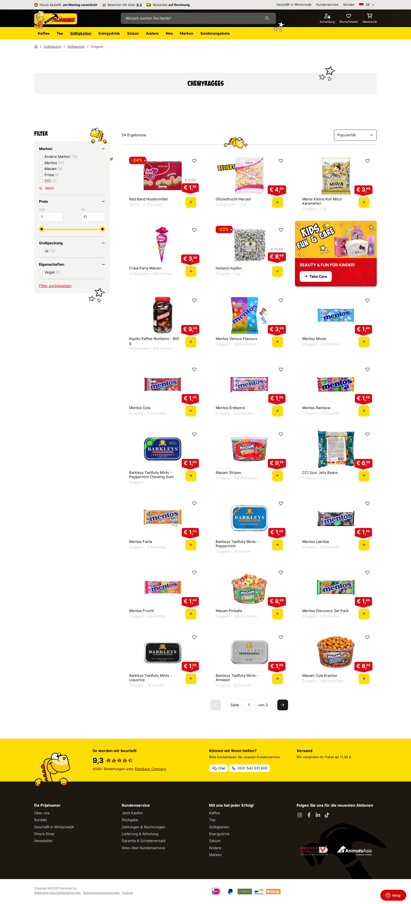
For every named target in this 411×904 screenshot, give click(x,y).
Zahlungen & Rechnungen (143, 827)
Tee (212, 820)
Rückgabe (130, 820)
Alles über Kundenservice (143, 848)
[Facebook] (309, 815)
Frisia (51, 175)
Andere (215, 848)
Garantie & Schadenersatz (144, 840)
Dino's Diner (44, 834)
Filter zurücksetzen (55, 285)
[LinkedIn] (318, 815)
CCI (50, 181)
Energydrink (219, 834)
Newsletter (43, 840)
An (83, 209)
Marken (215, 854)
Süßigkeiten (219, 827)
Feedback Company (150, 769)
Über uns (42, 813)
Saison (214, 840)
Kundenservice (327, 4)
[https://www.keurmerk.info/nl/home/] (314, 850)
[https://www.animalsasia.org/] (354, 850)
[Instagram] (300, 815)
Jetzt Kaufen (132, 813)
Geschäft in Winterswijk (294, 4)
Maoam (53, 168)
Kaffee (214, 813)
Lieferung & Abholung (140, 834)
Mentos (54, 162)
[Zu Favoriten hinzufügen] (194, 160)
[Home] (36, 46)
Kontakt (348, 4)
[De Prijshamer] (55, 20)
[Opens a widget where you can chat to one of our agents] (393, 896)
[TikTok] (327, 815)
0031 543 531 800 (252, 768)
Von (42, 209)
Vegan (52, 272)
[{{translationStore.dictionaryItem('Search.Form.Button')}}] (268, 18)
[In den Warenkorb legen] (191, 202)
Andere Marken (61, 156)
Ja (49, 251)
